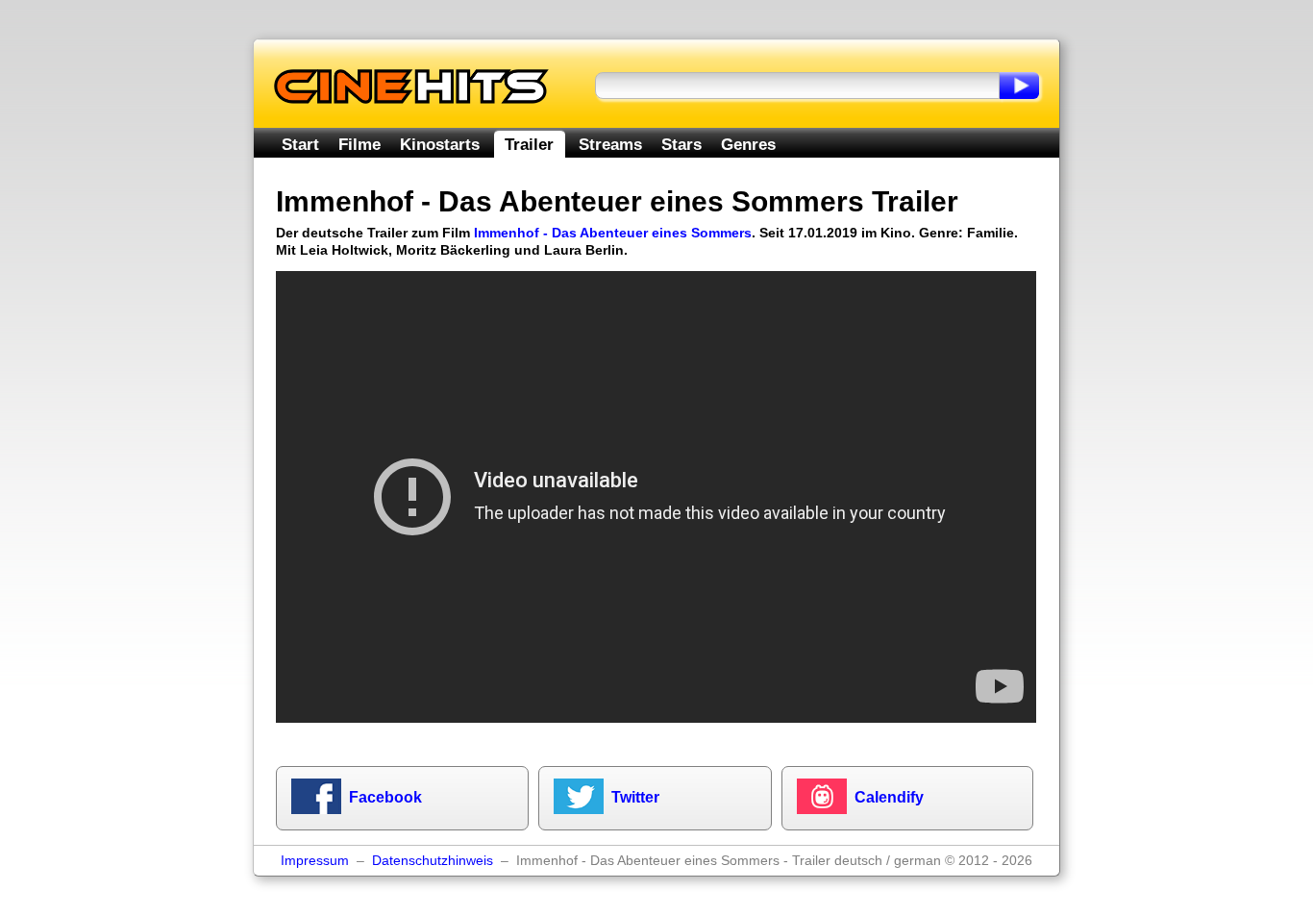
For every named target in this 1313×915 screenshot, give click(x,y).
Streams (610, 144)
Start (300, 144)
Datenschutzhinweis (432, 860)
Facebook (385, 797)
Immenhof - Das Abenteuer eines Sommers (613, 232)
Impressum (315, 860)
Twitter (635, 797)
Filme (359, 144)
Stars (681, 144)
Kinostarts (440, 144)
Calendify (889, 797)
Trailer (529, 144)
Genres (748, 144)
